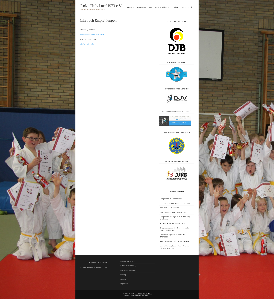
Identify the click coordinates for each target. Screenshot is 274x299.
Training (175, 7)
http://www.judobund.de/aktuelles (92, 34)
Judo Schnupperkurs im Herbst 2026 (173, 212)
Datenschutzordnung (128, 270)
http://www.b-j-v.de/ (87, 44)
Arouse (146, 296)
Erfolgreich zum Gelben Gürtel (171, 199)
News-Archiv (141, 7)
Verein (184, 7)
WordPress (137, 296)
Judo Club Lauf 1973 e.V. (101, 5)
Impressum (124, 284)
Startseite (130, 7)
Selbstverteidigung (162, 7)
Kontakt (123, 279)
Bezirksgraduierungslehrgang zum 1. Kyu (175, 203)
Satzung (123, 275)
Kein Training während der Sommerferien (175, 241)
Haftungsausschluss (127, 261)
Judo (150, 7)
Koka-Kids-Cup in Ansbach (169, 208)
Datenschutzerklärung (128, 266)
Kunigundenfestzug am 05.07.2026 (172, 223)
